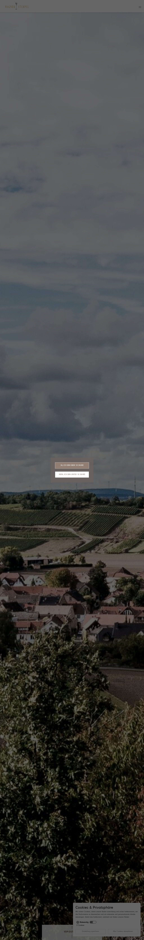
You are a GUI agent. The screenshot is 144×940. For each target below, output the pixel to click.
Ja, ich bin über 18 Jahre (72, 465)
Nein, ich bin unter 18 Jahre (72, 474)
